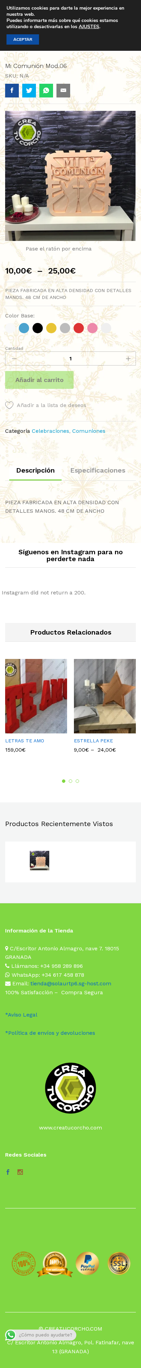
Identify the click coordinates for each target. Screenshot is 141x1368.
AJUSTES (89, 27)
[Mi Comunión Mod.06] (12, 90)
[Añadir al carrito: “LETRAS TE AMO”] (27, 729)
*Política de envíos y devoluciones (50, 1033)
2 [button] (70, 781)
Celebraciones (50, 431)
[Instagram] (20, 1172)
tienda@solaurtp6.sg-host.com (70, 983)
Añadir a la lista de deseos (51, 405)
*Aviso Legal (21, 1014)
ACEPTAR (22, 39)
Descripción (35, 470)
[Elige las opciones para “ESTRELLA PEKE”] (96, 729)
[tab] (35, 473)
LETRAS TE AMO (24, 740)
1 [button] (63, 781)
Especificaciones (97, 470)
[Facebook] (8, 1172)
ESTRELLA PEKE (93, 740)
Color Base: (20, 315)
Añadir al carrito (39, 379)
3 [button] (77, 781)
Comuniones (88, 431)
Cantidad (14, 348)
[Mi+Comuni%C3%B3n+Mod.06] (29, 90)
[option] (36, 709)
